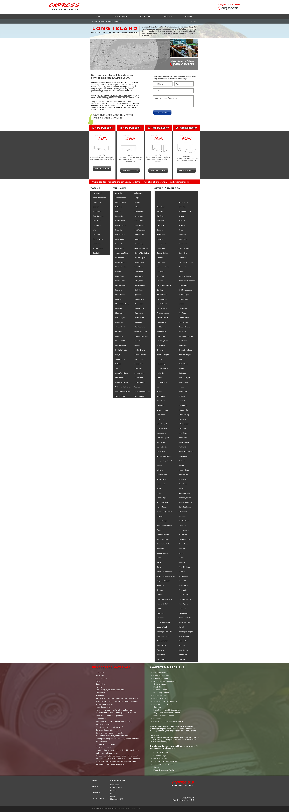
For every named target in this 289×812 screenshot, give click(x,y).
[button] (120, 17)
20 (105, 96)
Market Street (136, 808)
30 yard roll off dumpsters (120, 96)
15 (102, 96)
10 (99, 96)
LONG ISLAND (115, 28)
